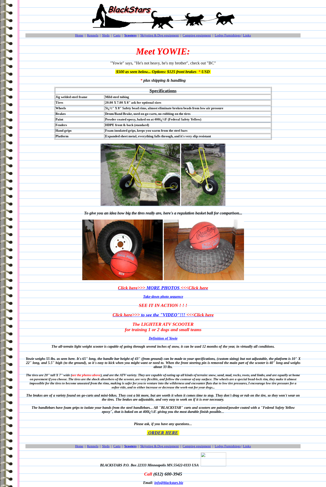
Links (247, 35)
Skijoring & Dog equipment (159, 35)
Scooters (130, 35)
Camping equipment (197, 35)
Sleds (106, 35)
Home (79, 35)
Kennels (92, 35)
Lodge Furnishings (228, 35)
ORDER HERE (162, 432)
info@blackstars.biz (168, 483)
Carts (116, 35)
